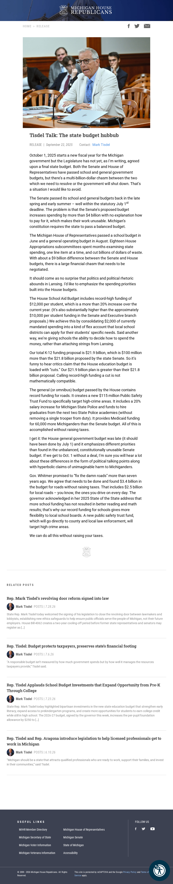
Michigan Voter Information (35, 845)
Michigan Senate (73, 837)
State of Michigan (73, 845)
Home (27, 26)
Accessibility (70, 853)
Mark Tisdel (101, 145)
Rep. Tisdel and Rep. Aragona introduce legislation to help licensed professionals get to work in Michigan (84, 741)
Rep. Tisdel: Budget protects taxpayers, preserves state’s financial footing (72, 646)
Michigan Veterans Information (37, 853)
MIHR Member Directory (33, 829)
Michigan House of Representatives (84, 829)
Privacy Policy (130, 872)
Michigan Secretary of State (35, 837)
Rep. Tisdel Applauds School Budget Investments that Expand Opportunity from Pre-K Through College (83, 687)
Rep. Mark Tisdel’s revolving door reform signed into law (58, 598)
